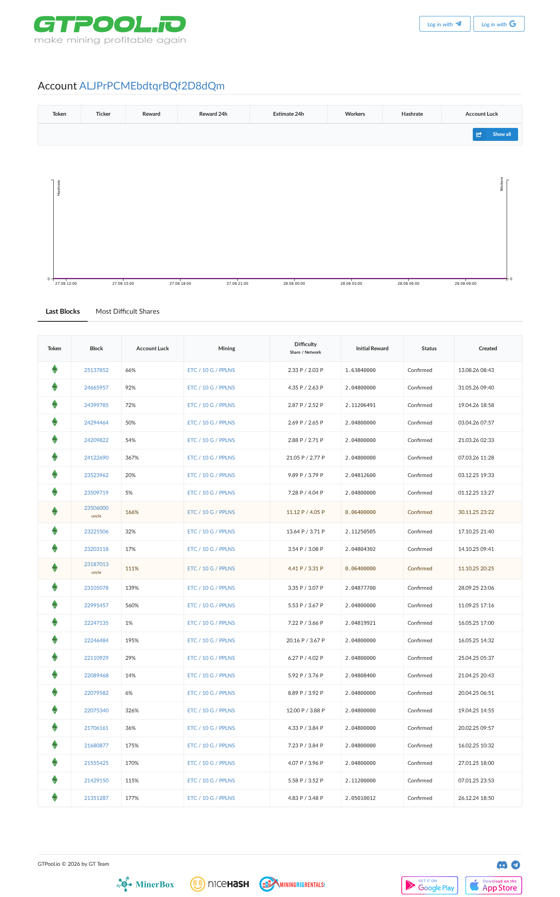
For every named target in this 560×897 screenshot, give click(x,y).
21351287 (96, 798)
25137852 (96, 370)
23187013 (96, 564)
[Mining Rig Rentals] (292, 890)
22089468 (96, 675)
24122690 (96, 458)
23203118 (96, 549)
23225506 (96, 532)
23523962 (96, 475)
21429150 (96, 781)
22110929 (96, 658)
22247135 (96, 623)
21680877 (96, 746)
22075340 (96, 710)
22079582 (96, 693)
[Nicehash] (219, 890)
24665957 (96, 388)
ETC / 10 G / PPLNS (211, 370)
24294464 (96, 423)
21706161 (96, 728)
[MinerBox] (147, 890)
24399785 (96, 405)
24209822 (96, 440)
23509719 (96, 493)
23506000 (96, 508)
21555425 (96, 763)
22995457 (96, 605)
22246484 (96, 640)
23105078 (96, 588)
